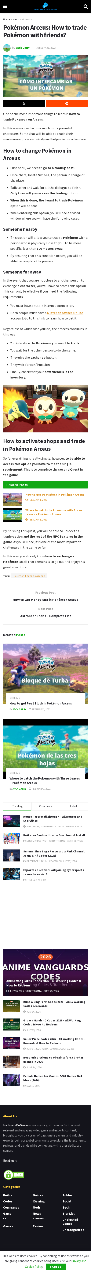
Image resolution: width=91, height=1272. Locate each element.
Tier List (68, 1214)
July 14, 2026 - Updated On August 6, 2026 (50, 1048)
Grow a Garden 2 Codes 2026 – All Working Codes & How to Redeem (52, 1022)
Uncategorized (73, 1230)
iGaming (39, 1201)
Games (8, 1226)
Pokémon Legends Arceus (29, 575)
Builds (7, 1195)
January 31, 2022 (45, 48)
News (16, 19)
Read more (10, 1161)
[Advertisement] (45, 915)
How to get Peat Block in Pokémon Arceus (54, 494)
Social (66, 1201)
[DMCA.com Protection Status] (13, 1175)
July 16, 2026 (33, 1011)
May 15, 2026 (33, 1085)
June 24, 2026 (33, 1067)
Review (38, 1226)
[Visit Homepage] (45, 6)
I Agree (56, 1267)
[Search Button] (86, 6)
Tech (66, 1207)
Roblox (67, 1195)
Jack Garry (23, 48)
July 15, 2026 (33, 1030)
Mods (36, 1207)
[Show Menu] (5, 6)
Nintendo (27, 19)
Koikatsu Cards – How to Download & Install (54, 835)
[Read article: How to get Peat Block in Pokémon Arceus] (12, 499)
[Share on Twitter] (24, 103)
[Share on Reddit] (67, 103)
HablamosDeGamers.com (19, 1125)
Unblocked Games (70, 1222)
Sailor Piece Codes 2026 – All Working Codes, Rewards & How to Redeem (53, 1041)
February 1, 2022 (37, 499)
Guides (38, 1195)
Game (7, 1214)
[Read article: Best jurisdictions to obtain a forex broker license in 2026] (11, 1062)
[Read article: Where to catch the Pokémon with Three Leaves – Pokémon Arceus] (12, 515)
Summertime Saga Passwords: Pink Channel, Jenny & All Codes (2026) (54, 853)
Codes (7, 1201)
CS (4, 1218)
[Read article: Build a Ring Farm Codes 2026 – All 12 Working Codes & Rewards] (11, 1006)
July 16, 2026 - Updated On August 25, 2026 (34, 991)
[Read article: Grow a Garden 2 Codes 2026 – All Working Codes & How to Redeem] (11, 1024)
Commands (11, 1207)
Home (6, 19)
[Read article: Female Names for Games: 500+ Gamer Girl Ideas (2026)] (11, 1080)
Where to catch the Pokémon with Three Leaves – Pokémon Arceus (53, 512)
